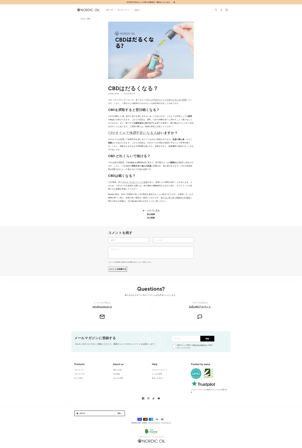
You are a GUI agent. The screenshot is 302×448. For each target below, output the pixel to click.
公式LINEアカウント (200, 306)
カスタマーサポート (159, 370)
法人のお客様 (118, 378)
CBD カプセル (79, 374)
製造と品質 (117, 370)
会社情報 (116, 374)
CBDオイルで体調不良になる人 (132, 133)
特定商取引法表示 (136, 422)
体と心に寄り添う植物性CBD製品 (175, 197)
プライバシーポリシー (199, 345)
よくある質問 (157, 374)
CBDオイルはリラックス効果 (135, 182)
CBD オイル (79, 370)
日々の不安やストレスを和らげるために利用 (166, 100)
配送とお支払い (158, 378)
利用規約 (144, 422)
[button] (110, 9)
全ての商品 (78, 378)
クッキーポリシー (166, 422)
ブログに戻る (153, 210)
